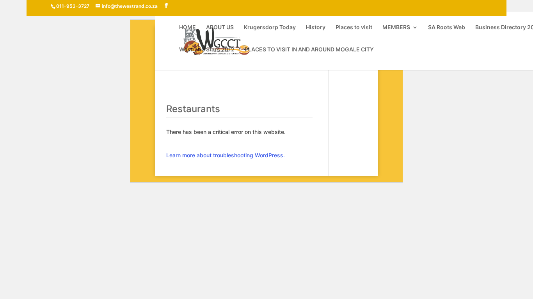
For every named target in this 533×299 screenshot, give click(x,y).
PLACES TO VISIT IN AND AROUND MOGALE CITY (309, 50)
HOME (187, 27)
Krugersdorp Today (270, 27)
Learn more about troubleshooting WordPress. (225, 155)
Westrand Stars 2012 (207, 50)
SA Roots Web (446, 27)
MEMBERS (396, 27)
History (315, 27)
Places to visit (354, 27)
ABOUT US (220, 27)
